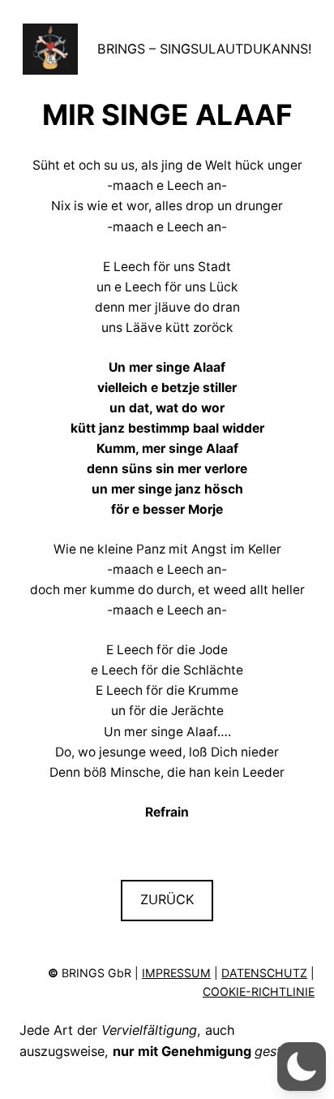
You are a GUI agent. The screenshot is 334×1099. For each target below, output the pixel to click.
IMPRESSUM (176, 973)
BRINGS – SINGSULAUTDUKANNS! (204, 49)
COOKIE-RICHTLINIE (259, 991)
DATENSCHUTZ (264, 973)
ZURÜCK (167, 899)
